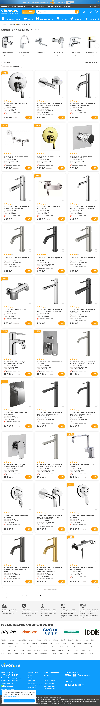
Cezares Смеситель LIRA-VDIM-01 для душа (15, 104)
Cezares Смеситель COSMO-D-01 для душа (15, 310)
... (31, 595)
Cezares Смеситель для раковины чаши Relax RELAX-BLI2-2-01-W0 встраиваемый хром (49, 105)
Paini (15, 650)
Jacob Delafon (30, 647)
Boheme (55, 640)
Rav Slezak (37, 650)
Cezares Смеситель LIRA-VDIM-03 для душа (48, 156)
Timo (89, 650)
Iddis (10, 647)
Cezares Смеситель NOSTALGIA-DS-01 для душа (16, 156)
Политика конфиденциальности (35, 684)
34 (35, 595)
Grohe (79, 643)
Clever (86, 640)
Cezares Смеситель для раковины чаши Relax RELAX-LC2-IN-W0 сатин (49, 465)
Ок (19, 700)
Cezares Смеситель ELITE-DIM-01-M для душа (16, 516)
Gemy (64, 643)
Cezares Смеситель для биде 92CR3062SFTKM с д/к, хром (14, 362)
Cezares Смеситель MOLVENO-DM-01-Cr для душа (82, 568)
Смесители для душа (58, 54)
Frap (51, 643)
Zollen (61, 653)
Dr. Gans (10, 643)
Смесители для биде (75, 54)
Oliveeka (76, 647)
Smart (77, 650)
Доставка (31, 6)
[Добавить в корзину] (28, 117)
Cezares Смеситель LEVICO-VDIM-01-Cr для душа (49, 362)
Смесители (11, 24)
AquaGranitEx (22, 640)
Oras (2, 650)
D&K (92, 640)
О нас (30, 675)
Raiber (29, 650)
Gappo (58, 643)
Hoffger (3, 647)
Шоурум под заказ (18, 6)
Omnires (85, 647)
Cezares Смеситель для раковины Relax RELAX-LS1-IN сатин (16, 258)
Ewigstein (26, 643)
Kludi (39, 647)
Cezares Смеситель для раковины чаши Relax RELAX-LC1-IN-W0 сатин (82, 362)
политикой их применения (12, 696)
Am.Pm (12, 640)
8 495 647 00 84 (9, 675)
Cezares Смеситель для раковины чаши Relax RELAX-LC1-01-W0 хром (82, 207)
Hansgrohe (87, 643)
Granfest (71, 643)
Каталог (3, 24)
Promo (22, 650)
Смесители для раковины (7, 54)
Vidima (29, 653)
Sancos (70, 650)
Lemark (46, 647)
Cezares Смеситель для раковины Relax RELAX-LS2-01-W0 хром (16, 207)
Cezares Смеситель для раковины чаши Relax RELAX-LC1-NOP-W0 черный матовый (82, 414)
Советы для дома (50, 686)
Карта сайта (32, 687)
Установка (49, 6)
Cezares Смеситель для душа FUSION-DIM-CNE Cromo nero (15, 465)
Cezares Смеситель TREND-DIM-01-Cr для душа (16, 413)
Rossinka (52, 650)
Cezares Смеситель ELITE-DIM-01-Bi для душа (82, 516)
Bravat (63, 640)
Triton (16, 653)
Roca (45, 650)
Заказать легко (49, 683)
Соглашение (32, 680)
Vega (22, 653)
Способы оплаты (49, 688)
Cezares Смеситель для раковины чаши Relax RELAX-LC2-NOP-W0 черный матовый (49, 414)
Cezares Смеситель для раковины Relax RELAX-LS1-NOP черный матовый (49, 259)
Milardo (61, 647)
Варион (83, 653)
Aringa (39, 640)
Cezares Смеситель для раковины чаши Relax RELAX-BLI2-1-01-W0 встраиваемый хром (49, 517)
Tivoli (2, 653)
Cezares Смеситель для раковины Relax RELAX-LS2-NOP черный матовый (82, 311)
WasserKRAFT (44, 653)
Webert (54, 653)
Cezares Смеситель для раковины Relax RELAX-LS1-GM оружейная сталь (16, 569)
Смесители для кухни (24, 54)
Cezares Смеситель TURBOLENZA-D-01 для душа (49, 207)
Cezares (78, 640)
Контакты (67, 6)
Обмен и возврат (49, 680)
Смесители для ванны (41, 54)
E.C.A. (18, 643)
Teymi (83, 650)
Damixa (3, 643)
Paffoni (9, 650)
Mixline (69, 647)
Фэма (91, 653)
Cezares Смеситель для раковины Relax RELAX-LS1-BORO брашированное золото (49, 569)
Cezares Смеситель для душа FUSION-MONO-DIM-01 (81, 156)
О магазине (58, 6)
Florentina (44, 643)
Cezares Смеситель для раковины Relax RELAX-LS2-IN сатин (82, 258)
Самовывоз (40, 6)
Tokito (9, 653)
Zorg (67, 653)
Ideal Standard (19, 647)
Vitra (35, 653)
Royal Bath (61, 650)
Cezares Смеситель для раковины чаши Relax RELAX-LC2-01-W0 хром (49, 310)
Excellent (35, 643)
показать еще (50, 589)
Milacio (54, 647)
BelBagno (47, 640)
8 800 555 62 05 (9, 680)
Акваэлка (75, 653)
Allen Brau (4, 640)
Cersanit (70, 640)
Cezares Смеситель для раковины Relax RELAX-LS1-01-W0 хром (82, 104)
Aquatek (31, 640)
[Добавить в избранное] (30, 97)
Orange (93, 647)
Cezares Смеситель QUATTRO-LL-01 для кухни (82, 465)
